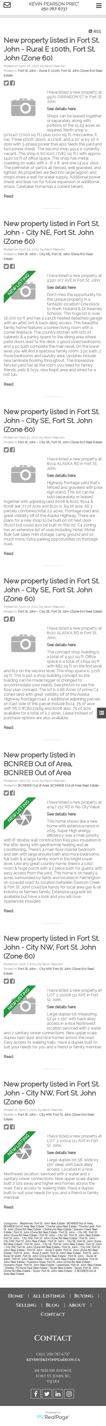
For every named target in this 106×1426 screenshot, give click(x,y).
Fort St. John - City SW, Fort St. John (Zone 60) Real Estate (53, 1246)
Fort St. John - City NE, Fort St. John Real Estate (69, 1235)
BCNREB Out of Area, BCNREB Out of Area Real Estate (58, 785)
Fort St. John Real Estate (60, 1258)
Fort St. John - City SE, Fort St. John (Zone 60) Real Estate (60, 442)
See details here (61, 108)
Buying (83, 1296)
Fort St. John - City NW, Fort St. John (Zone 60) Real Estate (41, 1238)
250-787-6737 (54, 8)
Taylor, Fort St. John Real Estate (53, 1270)
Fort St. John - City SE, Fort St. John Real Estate (54, 1244)
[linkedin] (58, 1394)
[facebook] (36, 1394)
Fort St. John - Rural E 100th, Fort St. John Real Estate (48, 1253)
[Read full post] (23, 107)
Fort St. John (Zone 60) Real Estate (36, 1232)
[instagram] (69, 1394)
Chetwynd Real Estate (57, 1229)
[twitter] (47, 1394)
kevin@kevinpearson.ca (53, 1359)
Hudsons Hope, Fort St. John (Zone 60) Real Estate (59, 1261)
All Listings (49, 1296)
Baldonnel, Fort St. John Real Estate (43, 1223)
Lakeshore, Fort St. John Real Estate (78, 1264)
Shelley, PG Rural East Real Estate (26, 1267)
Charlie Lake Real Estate (61, 1226)
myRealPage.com (53, 1417)
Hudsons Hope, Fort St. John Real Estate (29, 1264)
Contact (53, 1314)
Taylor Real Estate (61, 1267)
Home (15, 1296)
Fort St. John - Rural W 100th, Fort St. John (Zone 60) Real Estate (52, 1254)
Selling (26, 1305)
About (77, 1305)
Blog (52, 1305)
